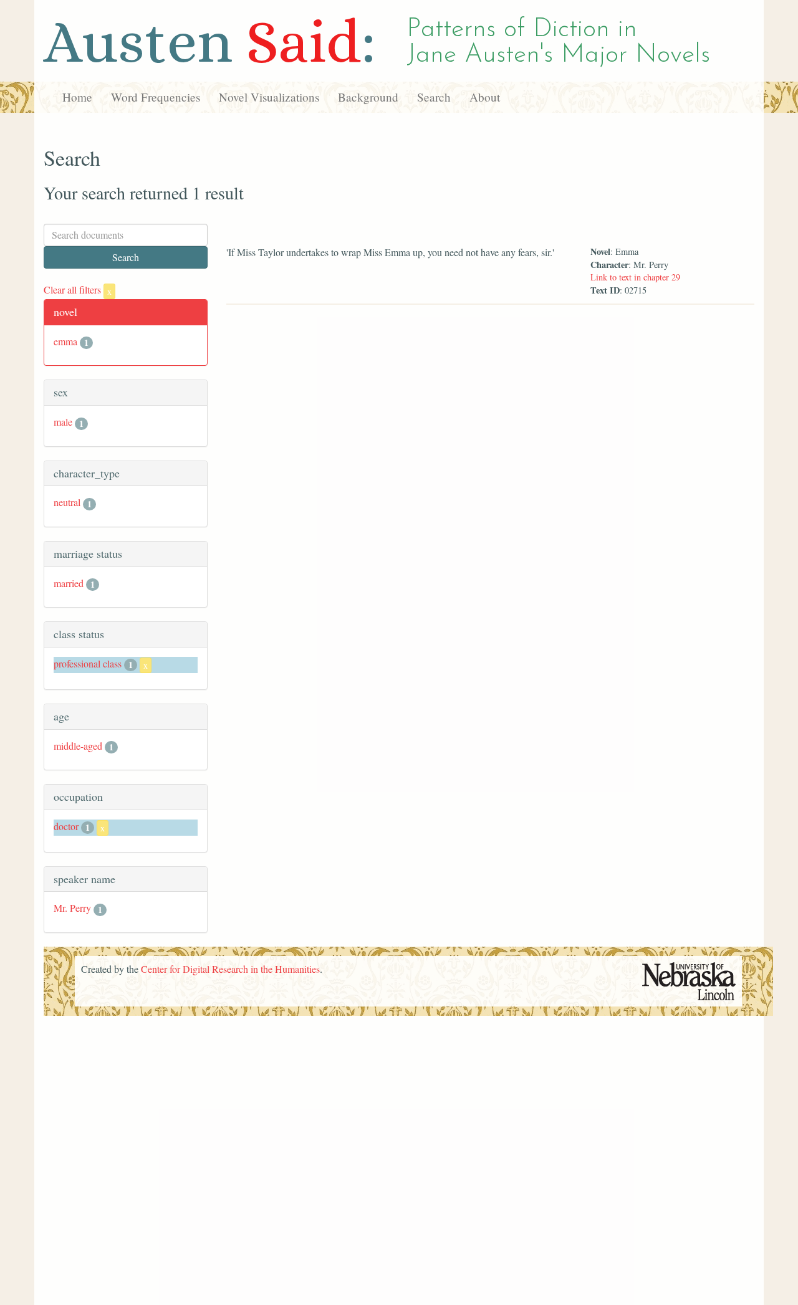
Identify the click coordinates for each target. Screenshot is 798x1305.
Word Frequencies (155, 97)
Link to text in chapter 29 (635, 277)
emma (65, 341)
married (69, 583)
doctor (66, 826)
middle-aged (78, 745)
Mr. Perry (72, 907)
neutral (67, 502)
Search (434, 97)
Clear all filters (78, 289)
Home (77, 97)
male (63, 421)
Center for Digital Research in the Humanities (230, 968)
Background (368, 97)
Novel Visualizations (269, 97)
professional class (88, 663)
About (484, 97)
